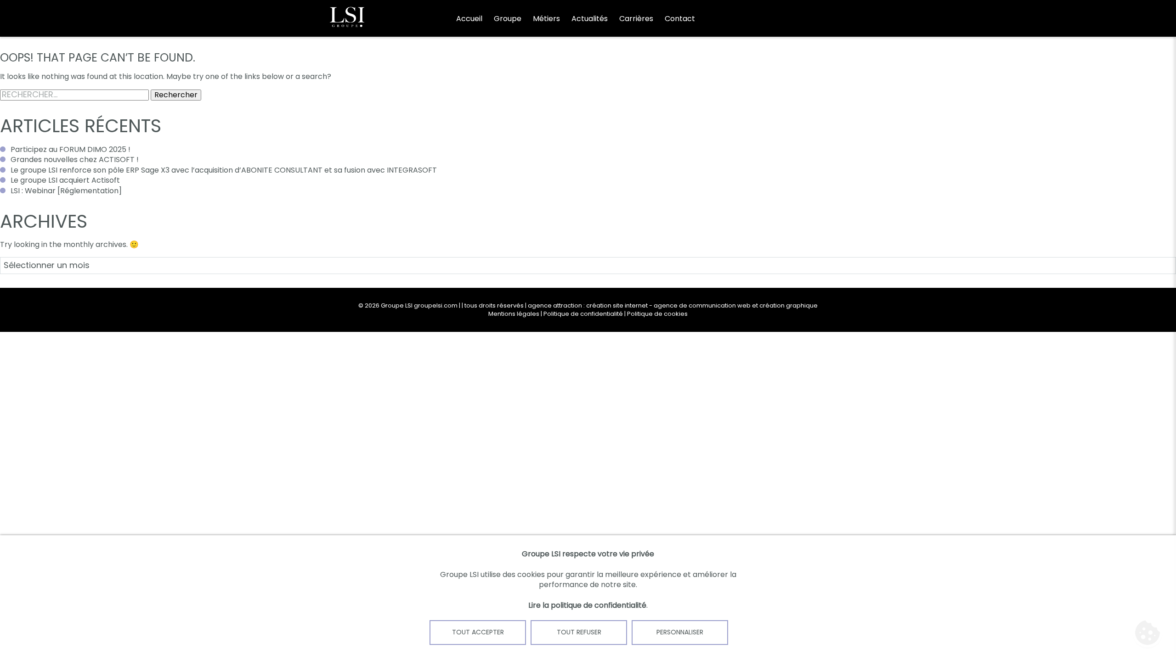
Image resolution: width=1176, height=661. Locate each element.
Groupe (507, 18)
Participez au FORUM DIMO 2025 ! (70, 149)
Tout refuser (579, 632)
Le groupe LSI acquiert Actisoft (65, 180)
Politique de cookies (657, 313)
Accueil (469, 18)
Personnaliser (679, 632)
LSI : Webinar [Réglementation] (66, 190)
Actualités (589, 18)
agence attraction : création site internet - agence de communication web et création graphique (673, 305)
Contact (680, 18)
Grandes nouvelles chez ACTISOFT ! (75, 159)
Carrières (636, 18)
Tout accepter (478, 632)
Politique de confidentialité (583, 313)
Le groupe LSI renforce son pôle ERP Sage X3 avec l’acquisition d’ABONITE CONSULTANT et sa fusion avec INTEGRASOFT (224, 170)
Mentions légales (513, 313)
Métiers (546, 18)
